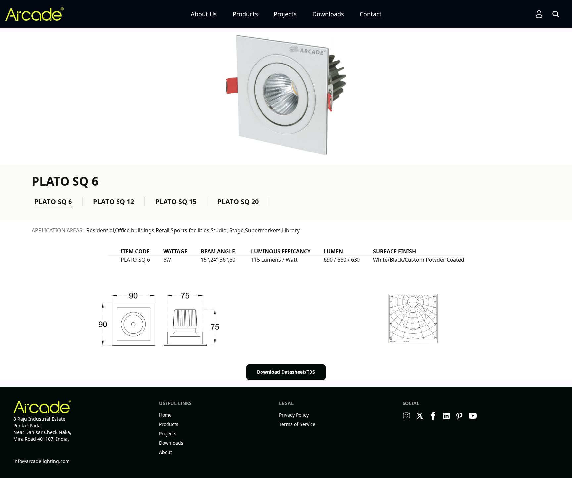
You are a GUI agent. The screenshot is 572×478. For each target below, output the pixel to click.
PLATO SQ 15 (175, 201)
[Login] (539, 14)
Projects (285, 14)
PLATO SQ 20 (238, 201)
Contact (371, 14)
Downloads (328, 14)
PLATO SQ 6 (53, 201)
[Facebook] (433, 416)
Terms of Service (297, 424)
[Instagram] (406, 416)
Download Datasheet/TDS (286, 372)
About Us (204, 14)
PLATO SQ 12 (113, 201)
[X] (420, 416)
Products (245, 14)
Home (165, 415)
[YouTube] (473, 416)
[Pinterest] (459, 416)
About (165, 452)
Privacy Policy (294, 415)
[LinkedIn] (446, 416)
